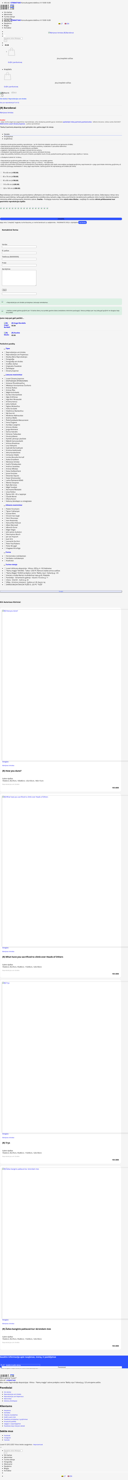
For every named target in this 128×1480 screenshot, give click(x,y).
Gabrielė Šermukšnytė (14, 448)
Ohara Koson (11, 499)
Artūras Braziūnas (13, 443)
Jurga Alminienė (12, 429)
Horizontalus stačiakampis (16, 556)
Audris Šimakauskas (13, 464)
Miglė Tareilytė (11, 487)
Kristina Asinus (11, 402)
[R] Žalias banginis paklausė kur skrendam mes (26, 1329)
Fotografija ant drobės (14, 361)
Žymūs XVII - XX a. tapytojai (16, 494)
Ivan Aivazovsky (12, 520)
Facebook (7, 1435)
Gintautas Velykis (12, 455)
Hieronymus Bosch (13, 534)
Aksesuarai (8, 1464)
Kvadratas (10, 560)
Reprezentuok (38, 1444)
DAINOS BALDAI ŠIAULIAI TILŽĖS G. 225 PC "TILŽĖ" (24, 584)
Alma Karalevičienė (13, 452)
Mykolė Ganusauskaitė (14, 441)
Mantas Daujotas (12, 483)
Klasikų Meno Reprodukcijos (16, 357)
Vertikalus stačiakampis (15, 558)
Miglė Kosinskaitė (12, 392)
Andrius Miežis (11, 418)
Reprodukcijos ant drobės (17, 99)
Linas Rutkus (11, 492)
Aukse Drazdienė (12, 459)
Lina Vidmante (11, 446)
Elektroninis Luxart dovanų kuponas (12, 124)
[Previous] (1, 95)
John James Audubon (14, 532)
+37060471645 (15, 3)
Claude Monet (11, 496)
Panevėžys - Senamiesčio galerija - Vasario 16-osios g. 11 (27, 577)
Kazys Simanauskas (13, 478)
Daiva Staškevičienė (13, 471)
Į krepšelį (61, 219)
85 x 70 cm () (10, 176)
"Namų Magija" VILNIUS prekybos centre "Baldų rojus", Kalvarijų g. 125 (32, 573)
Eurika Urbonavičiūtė (14, 395)
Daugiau (5, 762)
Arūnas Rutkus (11, 388)
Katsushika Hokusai (13, 523)
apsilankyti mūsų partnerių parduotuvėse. (77, 122)
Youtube (7, 1440)
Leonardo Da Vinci (13, 541)
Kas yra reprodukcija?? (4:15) (9, 103)
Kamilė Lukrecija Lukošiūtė (16, 439)
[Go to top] (1, 1447)
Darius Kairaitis (12, 432)
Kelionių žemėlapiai (10, 1401)
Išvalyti (61, 591)
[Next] (2, 95)
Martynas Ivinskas (6, 112)
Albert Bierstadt (12, 525)
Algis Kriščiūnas (12, 397)
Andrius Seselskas (13, 466)
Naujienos (8, 23)
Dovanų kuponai (12, 371)
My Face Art (10, 413)
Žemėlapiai (10, 368)
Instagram (7, 1438)
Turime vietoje (9, 17)
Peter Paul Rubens (13, 543)
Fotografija (8, 19)
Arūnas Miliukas (12, 469)
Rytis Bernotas (11, 485)
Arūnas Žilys (10, 390)
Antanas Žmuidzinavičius (15, 383)
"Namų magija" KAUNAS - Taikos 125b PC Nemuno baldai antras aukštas (33, 571)
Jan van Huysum (12, 537)
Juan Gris (9, 539)
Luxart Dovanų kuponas (15, 378)
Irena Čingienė (11, 422)
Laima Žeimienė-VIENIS (14, 480)
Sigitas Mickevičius (13, 406)
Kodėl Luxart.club (10, 1417)
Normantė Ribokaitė (13, 489)
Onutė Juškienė (11, 436)
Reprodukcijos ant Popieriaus (17, 354)
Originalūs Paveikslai (14, 366)
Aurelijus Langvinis (13, 425)
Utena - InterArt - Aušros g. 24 (17, 580)
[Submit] (5, 41)
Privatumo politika (10, 1421)
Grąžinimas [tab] (8, 139)
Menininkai (8, 14)
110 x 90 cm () (10, 184)
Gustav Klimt (11, 513)
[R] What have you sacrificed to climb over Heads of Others (32, 956)
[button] (4, 36)
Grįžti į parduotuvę (15, 62)
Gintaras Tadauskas (13, 434)
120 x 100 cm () (11, 188)
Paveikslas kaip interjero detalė (14, 1426)
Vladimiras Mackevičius (15, 411)
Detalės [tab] (7, 134)
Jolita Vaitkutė (11, 404)
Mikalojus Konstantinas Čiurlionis (18, 385)
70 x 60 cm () (10, 173)
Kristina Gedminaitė (13, 450)
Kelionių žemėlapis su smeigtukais (19, 501)
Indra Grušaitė (11, 408)
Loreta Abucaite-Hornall (15, 457)
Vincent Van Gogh (13, 516)
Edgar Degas (11, 530)
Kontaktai (7, 28)
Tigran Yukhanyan (13, 511)
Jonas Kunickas (11, 473)
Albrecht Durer (11, 527)
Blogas (6, 25)
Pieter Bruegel (11, 546)
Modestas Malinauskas (14, 415)
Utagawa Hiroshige (13, 548)
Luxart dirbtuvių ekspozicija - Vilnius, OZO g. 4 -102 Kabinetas (29, 568)
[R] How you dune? (12, 770)
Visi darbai (8, 12)
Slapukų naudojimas (11, 1415)
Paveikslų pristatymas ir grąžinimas (16, 1419)
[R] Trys (6, 1142)
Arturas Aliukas (12, 427)
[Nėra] (1, 208)
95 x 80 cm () (10, 180)
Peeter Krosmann (12, 509)
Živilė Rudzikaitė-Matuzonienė (17, 420)
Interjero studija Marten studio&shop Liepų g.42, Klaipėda (28, 575)
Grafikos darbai (12, 364)
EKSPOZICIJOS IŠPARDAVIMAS (17, 381)
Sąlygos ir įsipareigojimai (12, 1424)
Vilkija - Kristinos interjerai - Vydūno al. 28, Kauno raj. (26, 582)
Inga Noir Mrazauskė (14, 399)
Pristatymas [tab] (8, 136)
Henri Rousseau (12, 518)
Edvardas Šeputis (12, 476)
